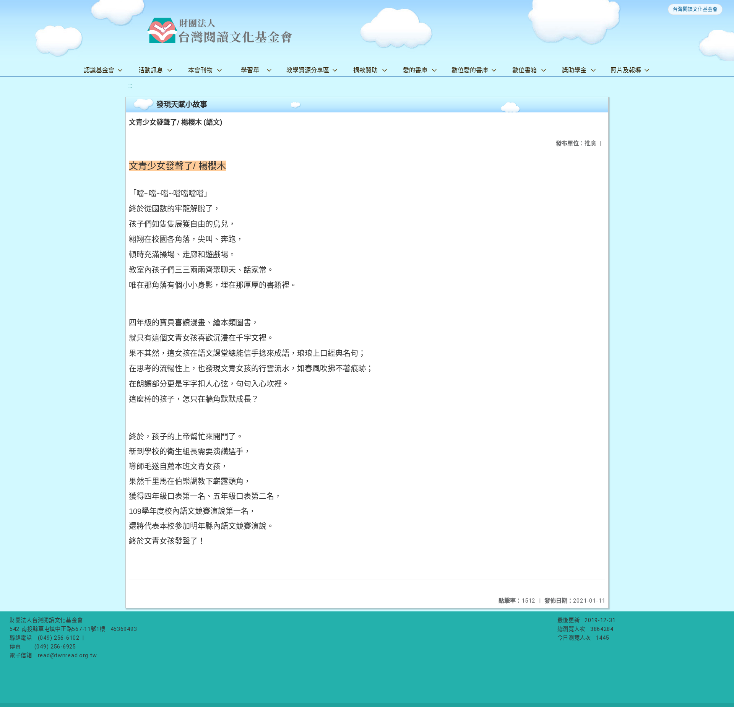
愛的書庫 (415, 70)
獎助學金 (574, 70)
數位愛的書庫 (469, 70)
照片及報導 (626, 70)
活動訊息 (150, 70)
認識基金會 (99, 70)
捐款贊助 (365, 70)
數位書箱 (524, 70)
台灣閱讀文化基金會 (695, 9)
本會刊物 (200, 70)
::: (130, 85)
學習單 (250, 70)
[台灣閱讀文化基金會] (219, 31)
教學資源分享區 (307, 70)
